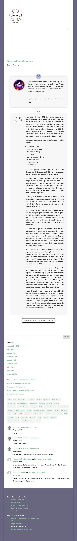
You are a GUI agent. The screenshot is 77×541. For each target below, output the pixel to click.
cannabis (42, 403)
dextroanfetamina (23, 407)
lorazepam (64, 410)
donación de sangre (50, 407)
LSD (9, 414)
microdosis (48, 414)
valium (32, 421)
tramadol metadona (14, 421)
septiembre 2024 (13, 346)
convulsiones (12, 407)
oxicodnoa (24, 417)
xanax (38, 421)
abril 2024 (11, 350)
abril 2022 (11, 367)
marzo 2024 (11, 353)
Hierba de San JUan (39, 410)
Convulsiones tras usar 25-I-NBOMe (20, 390)
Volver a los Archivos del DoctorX (38, 320)
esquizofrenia (20, 410)
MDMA (21, 414)
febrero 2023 (12, 364)
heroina (29, 410)
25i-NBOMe (31, 399)
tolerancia (53, 417)
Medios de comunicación (19, 505)
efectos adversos (63, 407)
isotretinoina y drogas (15, 394)
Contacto (14, 511)
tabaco (46, 417)
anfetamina (11, 403)
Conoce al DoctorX (17, 500)
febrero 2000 (12, 374)
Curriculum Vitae (16, 502)
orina (17, 417)
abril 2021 (11, 371)
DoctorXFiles (11, 65)
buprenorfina (33, 403)
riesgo (39, 417)
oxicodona (32, 417)
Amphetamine (56, 399)
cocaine (56, 403)
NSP (65, 414)
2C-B (9, 399)
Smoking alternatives (29, 427)
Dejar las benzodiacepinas (20, 61)
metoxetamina (37, 414)
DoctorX (16, 427)
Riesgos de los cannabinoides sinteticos (22, 380)
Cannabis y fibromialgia (16, 387)
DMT (40, 407)
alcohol (39, 399)
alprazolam (46, 399)
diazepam (34, 407)
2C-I (14, 399)
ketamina (49, 410)
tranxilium (25, 421)
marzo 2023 (11, 360)
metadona (28, 414)
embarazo (11, 410)
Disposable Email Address (22, 459)
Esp (18, 65)
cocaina (49, 403)
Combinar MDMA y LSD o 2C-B (18, 383)
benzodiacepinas (22, 403)
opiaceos (10, 417)
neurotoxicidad (57, 414)
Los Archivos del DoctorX (19, 508)
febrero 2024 (12, 357)
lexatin (57, 410)
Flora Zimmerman (19, 472)
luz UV (14, 414)
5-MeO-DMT (21, 399)
